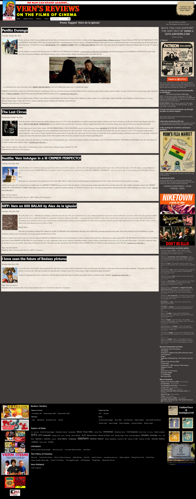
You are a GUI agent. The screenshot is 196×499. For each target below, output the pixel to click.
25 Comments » (25, 149)
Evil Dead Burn (165, 383)
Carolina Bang (33, 147)
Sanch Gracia (48, 147)
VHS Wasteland (85, 460)
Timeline (60, 420)
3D (32, 432)
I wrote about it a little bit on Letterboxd (94, 51)
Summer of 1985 (133, 439)
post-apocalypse (134, 435)
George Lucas (56, 435)
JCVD (83, 435)
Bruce (79, 432)
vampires (34, 442)
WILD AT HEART (13, 93)
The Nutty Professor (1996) (169, 398)
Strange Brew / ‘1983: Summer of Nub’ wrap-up (175, 365)
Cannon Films (98, 432)
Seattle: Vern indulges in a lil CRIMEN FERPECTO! (41, 158)
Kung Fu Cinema (97, 457)
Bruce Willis (118, 420)
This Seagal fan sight (72, 460)
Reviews (38, 19)
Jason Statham (75, 435)
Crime (10, 103)
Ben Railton (164, 302)
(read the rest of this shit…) (69, 93)
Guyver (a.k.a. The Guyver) (169, 371)
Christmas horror (119, 432)
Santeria (34, 101)
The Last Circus (14, 112)
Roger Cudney (17, 101)
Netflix (112, 435)
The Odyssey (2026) (167, 389)
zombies (51, 442)
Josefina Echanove (139, 98)
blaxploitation (72, 432)
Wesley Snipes (148, 423)
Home (18, 19)
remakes (145, 435)
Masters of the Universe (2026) (170, 361)
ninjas (126, 435)
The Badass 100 (37, 413)
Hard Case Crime (58, 449)
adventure (36, 432)
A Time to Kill (165, 363)
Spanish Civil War (71, 147)
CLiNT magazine (36, 468)
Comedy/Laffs (18, 197)
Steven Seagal (113, 423)
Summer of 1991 (144, 439)
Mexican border (7, 101)
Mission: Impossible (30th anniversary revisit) (174, 391)
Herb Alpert (106, 98)
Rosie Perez (27, 101)
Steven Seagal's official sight (39, 460)
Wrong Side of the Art (108, 460)
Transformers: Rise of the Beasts (177, 257)
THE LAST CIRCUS (88, 45)
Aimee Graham (11, 98)
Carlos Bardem (44, 98)
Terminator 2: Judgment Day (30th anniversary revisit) (177, 352)
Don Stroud (64, 98)
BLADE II (103, 128)
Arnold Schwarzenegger (106, 420)
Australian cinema (61, 432)
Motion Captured (124, 457)
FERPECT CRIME (67, 45)
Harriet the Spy (165, 394)
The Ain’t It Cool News (57, 460)
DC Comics (150, 432)
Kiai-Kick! (87, 457)
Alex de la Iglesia (22, 98)
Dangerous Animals (166, 367)
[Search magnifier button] (69, 19)
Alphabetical (40, 420)
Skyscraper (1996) (166, 372)
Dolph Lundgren (139, 420)
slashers (83, 438)
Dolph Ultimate (77, 457)
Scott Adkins (62, 439)
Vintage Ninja (96, 460)
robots (159, 435)
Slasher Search (97, 439)
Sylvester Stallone (136, 423)
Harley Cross (97, 98)
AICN (10, 197)
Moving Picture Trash (137, 457)
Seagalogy (72, 439)
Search (46, 19)
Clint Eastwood (128, 420)
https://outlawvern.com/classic (184, 464)
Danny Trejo (142, 432)
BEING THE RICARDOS (41, 87)
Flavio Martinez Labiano (83, 98)
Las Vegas (149, 98)
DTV (100, 413)
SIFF (31, 197)
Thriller (36, 197)
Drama (31, 288)
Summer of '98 (121, 439)
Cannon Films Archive (45, 457)
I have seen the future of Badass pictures (34, 259)
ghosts (63, 435)
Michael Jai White (104, 435)
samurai (54, 439)
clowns (41, 147)
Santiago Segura (43, 101)
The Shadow (171, 281)
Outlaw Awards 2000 (63, 413)
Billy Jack (34, 457)
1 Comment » (39, 250)
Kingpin (171, 307)
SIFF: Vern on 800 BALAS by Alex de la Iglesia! (39, 206)
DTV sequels (44, 435)
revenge (153, 435)
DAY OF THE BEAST (31, 124)
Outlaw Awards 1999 (49, 413)
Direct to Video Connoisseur (62, 457)
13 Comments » (25, 103)
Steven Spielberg (124, 423)
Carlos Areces (22, 147)
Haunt (162, 369)
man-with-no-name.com (110, 457)
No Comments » (45, 197)
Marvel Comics (92, 435)
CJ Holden (164, 307)
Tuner (173, 250)
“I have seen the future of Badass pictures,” (106, 40)
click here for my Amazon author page (177, 94)
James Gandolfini (116, 98)
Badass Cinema (28, 19)
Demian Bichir (55, 98)
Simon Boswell (70, 101)
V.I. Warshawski (165, 374)
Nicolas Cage (103, 423)
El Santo (72, 98)
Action (10, 288)
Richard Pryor (150, 457)
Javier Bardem (128, 98)
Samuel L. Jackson (42, 439)
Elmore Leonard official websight (40, 449)
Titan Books (86, 449)
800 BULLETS (50, 45)
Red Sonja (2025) (166, 376)
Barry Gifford (33, 98)
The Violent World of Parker (73, 449)
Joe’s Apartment (172, 295)
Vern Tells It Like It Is (53, 288)
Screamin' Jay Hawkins (57, 101)
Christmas (108, 432)
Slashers (106, 413)
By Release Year (51, 420)
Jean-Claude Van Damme (153, 420)
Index (33, 420)
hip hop (68, 435)
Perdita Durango (15, 30)
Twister (163, 396)
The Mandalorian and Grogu (169, 385)
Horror (10, 149)
